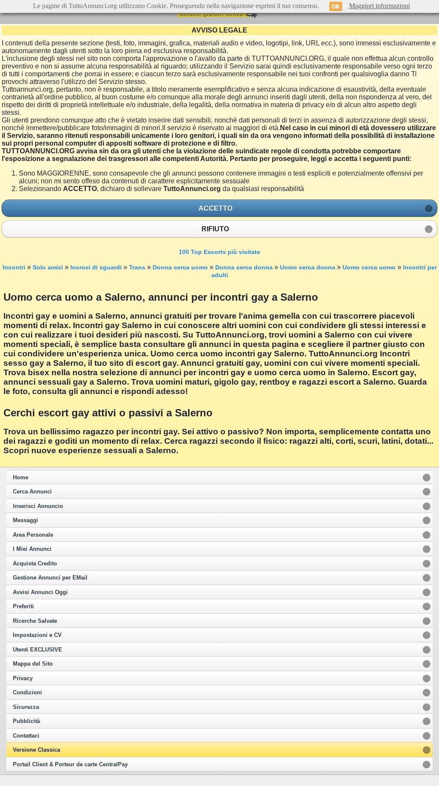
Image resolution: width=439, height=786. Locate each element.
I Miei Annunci (32, 549)
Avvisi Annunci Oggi (40, 592)
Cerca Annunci (32, 492)
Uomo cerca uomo (369, 267)
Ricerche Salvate (35, 621)
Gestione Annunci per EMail (50, 578)
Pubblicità (26, 721)
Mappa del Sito (33, 664)
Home (20, 478)
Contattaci (26, 736)
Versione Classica (36, 750)
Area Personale (33, 535)
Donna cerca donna (244, 267)
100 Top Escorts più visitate (219, 251)
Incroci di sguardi (96, 267)
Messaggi (25, 520)
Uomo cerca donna (307, 267)
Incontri (14, 267)
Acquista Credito (35, 564)
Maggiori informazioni (379, 5)
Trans (137, 267)
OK (336, 6)
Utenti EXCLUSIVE (37, 650)
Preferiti (23, 607)
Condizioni (27, 693)
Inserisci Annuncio (38, 506)
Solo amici (48, 267)
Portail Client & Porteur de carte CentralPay (70, 765)
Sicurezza (26, 707)
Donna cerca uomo (180, 267)
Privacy (23, 678)
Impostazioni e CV (37, 635)
